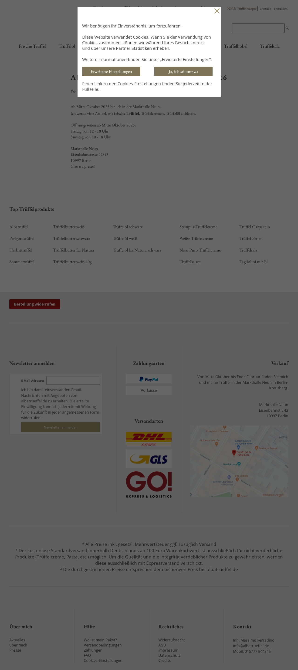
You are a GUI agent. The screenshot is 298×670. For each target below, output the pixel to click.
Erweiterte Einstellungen (111, 71)
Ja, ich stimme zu (183, 71)
